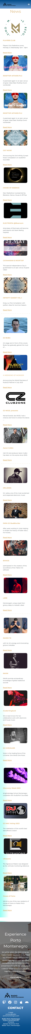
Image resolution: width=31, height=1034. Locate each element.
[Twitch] (4, 1002)
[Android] (27, 1002)
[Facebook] (10, 1002)
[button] (28, 4)
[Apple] (21, 1002)
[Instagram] (15, 1002)
